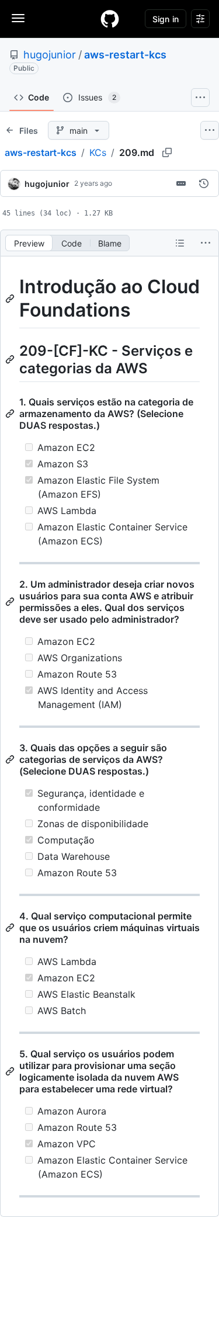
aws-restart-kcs (125, 54)
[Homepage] (109, 18)
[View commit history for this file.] (204, 183)
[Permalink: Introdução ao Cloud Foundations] (11, 298)
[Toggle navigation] (18, 18)
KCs (97, 152)
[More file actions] (205, 243)
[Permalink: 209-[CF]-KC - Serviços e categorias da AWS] (11, 359)
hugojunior (49, 54)
